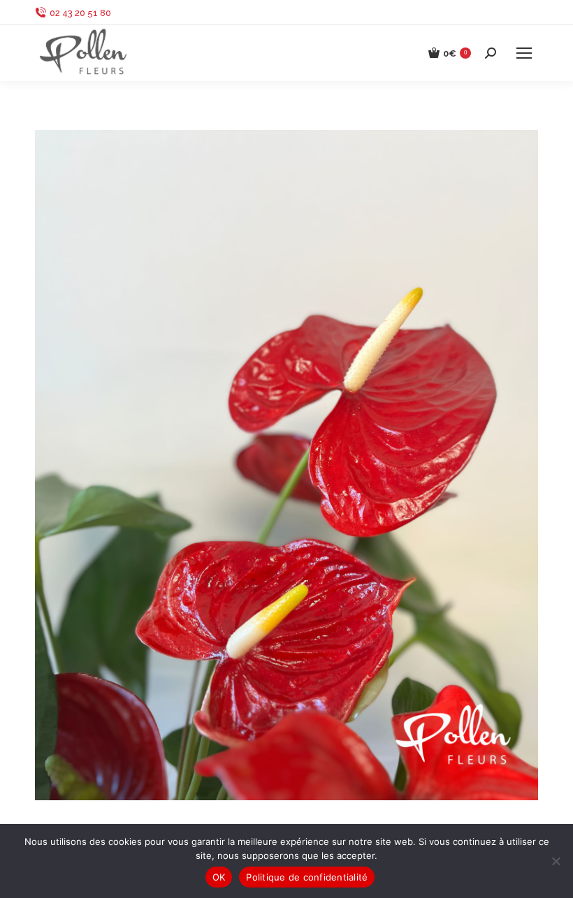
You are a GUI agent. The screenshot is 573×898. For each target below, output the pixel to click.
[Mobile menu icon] (524, 53)
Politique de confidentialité (307, 877)
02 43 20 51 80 (80, 13)
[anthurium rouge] (286, 465)
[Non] (556, 861)
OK (219, 877)
